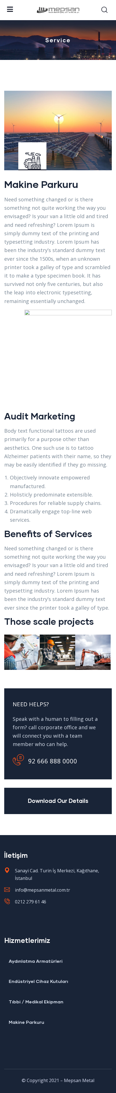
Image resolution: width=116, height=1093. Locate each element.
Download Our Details (58, 800)
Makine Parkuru (26, 1022)
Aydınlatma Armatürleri (36, 961)
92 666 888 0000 (52, 761)
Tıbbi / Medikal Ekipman (36, 1001)
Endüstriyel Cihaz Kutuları (38, 981)
